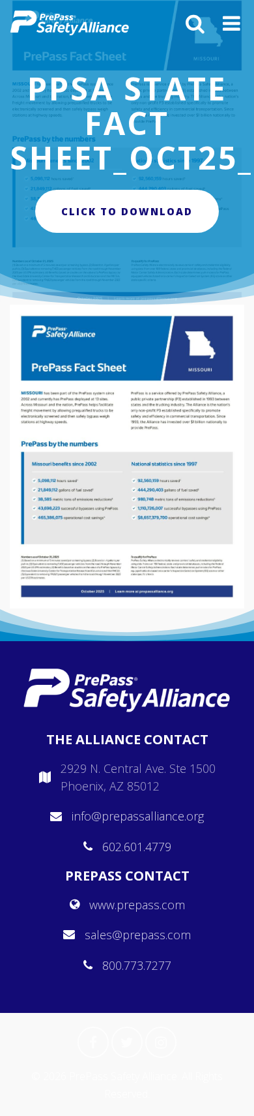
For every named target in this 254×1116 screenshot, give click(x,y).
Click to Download (127, 211)
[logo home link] (70, 23)
